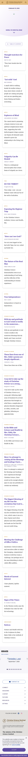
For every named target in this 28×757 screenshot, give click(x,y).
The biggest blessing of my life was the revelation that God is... (14, 501)
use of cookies (16, 745)
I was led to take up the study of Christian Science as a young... (13, 381)
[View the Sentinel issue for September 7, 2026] (14, 659)
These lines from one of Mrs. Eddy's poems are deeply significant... (14, 356)
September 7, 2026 (14, 661)
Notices (7, 625)
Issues (4, 651)
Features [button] (5, 697)
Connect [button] (5, 687)
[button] (7, 669)
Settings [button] (5, 703)
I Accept (14, 750)
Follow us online (11, 713)
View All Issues (4, 654)
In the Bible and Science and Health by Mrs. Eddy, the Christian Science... (13, 431)
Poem (5, 181)
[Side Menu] (2, 2)
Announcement (7, 622)
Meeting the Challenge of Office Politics (13, 541)
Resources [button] (5, 700)
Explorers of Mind (11, 115)
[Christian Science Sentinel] (14, 2)
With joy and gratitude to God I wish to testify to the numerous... (13, 321)
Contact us (15, 682)
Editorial (6, 258)
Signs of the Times (11, 600)
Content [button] (5, 694)
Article (5, 51)
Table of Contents (15, 44)
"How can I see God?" (13, 236)
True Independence (12, 297)
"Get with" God (10, 79)
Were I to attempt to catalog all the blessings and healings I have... (14, 459)
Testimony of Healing (9, 316)
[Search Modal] (25, 2)
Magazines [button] (5, 691)
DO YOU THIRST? (11, 184)
